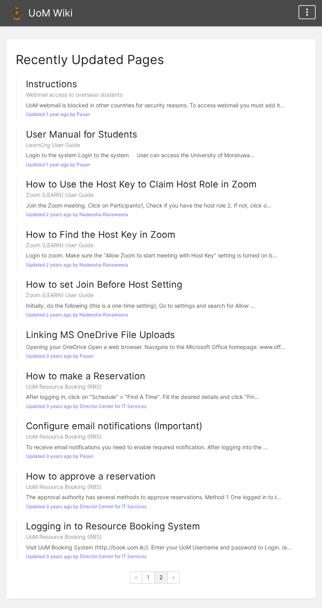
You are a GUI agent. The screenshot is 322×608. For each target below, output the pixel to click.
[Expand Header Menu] (307, 12)
